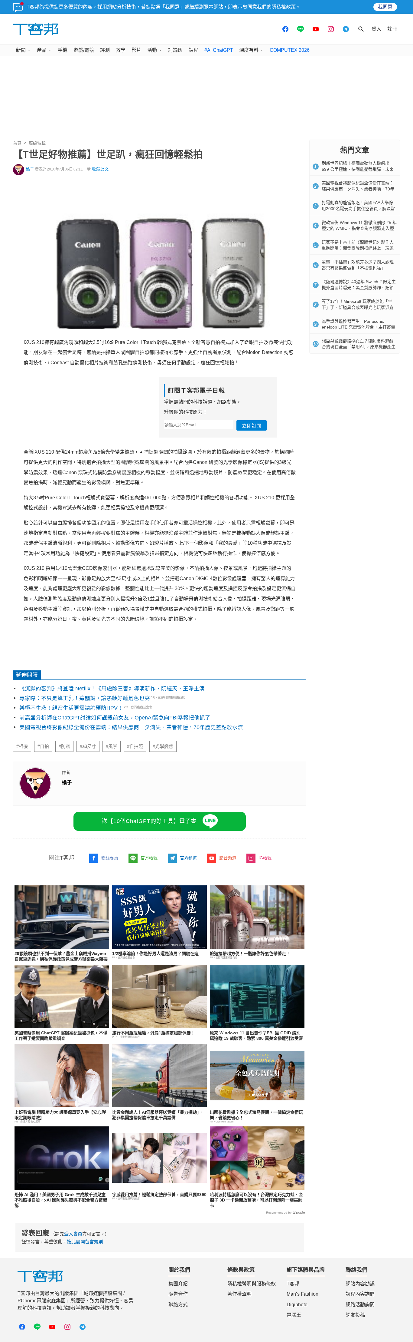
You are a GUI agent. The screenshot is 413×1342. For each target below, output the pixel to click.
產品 (42, 50)
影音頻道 (227, 857)
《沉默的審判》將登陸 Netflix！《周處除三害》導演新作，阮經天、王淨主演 (112, 689)
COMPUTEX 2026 (290, 50)
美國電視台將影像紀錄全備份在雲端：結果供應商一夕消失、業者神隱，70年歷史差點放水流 (131, 727)
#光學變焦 (163, 746)
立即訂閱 (251, 425)
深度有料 (249, 50)
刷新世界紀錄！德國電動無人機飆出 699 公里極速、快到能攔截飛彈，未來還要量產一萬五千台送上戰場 (358, 169)
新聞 (21, 50)
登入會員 (73, 1233)
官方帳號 (149, 857)
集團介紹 (178, 1283)
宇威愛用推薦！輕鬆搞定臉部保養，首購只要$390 (159, 1194)
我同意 (385, 6)
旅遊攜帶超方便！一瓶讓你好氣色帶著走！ (250, 953)
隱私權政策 (284, 6)
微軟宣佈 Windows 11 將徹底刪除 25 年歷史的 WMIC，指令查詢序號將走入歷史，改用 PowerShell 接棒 (359, 228)
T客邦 (293, 1283)
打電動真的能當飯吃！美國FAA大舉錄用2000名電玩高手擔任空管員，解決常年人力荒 (358, 208)
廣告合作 (178, 1294)
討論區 (175, 50)
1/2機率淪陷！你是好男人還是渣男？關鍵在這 (155, 953)
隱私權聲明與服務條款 (251, 1283)
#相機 (22, 746)
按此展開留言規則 (85, 1241)
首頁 (17, 143)
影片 (136, 50)
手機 (62, 50)
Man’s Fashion (302, 1294)
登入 (376, 28)
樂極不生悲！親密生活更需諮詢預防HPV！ (71, 708)
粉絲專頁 (109, 857)
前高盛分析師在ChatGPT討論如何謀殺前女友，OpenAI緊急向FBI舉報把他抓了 (114, 718)
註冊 (392, 28)
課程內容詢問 (360, 1294)
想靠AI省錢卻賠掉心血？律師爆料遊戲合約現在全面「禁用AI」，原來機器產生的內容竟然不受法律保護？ (358, 347)
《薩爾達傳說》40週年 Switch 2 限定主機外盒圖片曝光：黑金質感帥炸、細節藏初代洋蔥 (359, 287)
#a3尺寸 (88, 746)
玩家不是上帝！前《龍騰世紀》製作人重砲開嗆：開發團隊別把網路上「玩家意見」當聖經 (358, 248)
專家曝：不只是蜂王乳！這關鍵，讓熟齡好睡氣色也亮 (84, 698)
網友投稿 (355, 1314)
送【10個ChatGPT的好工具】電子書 (149, 821)
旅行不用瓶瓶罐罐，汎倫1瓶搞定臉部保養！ (153, 1032)
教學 (120, 50)
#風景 (111, 746)
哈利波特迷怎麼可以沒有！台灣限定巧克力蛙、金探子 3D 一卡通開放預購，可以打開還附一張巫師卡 (256, 1200)
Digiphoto (297, 1304)
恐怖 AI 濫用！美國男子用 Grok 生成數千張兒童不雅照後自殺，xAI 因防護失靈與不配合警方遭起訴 (61, 1200)
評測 (105, 50)
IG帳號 (265, 857)
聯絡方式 (178, 1304)
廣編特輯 (37, 143)
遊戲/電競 (83, 50)
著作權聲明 (239, 1294)
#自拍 (43, 746)
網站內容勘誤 (360, 1283)
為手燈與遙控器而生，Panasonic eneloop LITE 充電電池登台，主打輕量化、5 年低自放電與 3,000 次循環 (358, 327)
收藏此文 (100, 169)
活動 (152, 50)
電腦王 (294, 1314)
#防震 (64, 746)
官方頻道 (188, 857)
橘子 (30, 169)
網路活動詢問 (360, 1304)
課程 (193, 50)
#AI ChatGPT (218, 50)
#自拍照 (135, 746)
